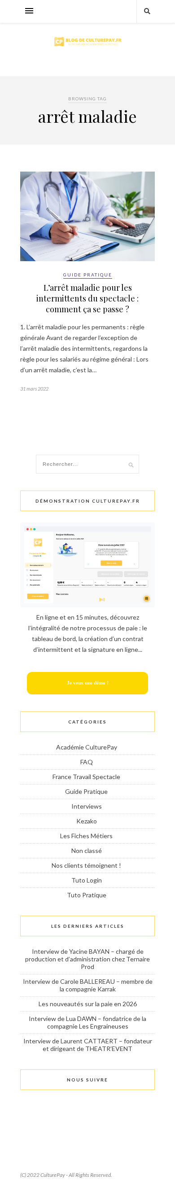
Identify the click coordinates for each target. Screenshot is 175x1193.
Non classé (86, 850)
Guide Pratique (87, 274)
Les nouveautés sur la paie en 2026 (88, 1004)
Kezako (86, 821)
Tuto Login (86, 880)
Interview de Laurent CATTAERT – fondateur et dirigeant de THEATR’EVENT (87, 1044)
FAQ (86, 762)
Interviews (86, 806)
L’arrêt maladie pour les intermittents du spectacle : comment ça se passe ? (87, 298)
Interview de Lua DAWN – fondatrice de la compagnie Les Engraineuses (87, 1022)
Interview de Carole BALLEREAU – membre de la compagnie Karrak (88, 985)
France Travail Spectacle (86, 776)
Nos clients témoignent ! (86, 865)
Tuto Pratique (86, 895)
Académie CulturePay (86, 747)
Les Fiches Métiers (86, 836)
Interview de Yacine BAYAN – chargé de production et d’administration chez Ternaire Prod (87, 959)
